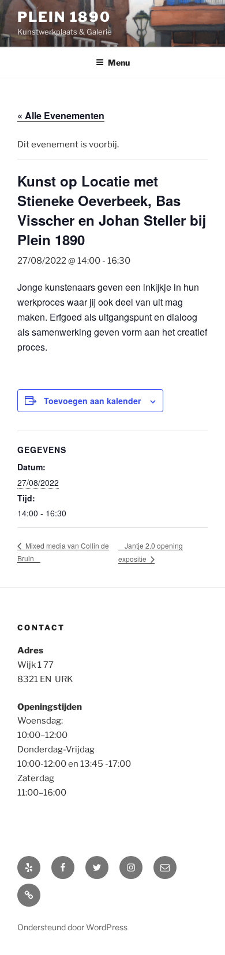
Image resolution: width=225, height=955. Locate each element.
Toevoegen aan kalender (92, 400)
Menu (119, 62)
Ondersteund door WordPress (72, 927)
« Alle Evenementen (60, 115)
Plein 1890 (64, 17)
